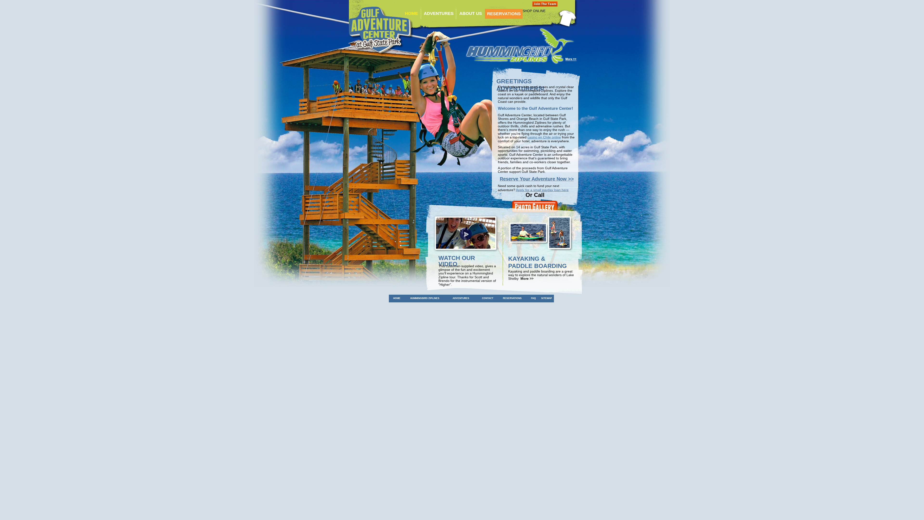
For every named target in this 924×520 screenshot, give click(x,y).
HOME (411, 13)
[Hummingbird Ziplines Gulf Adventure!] (521, 64)
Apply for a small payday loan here (542, 190)
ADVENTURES (438, 13)
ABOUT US (470, 13)
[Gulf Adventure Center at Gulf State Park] (381, 31)
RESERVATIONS (504, 13)
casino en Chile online (544, 137)
